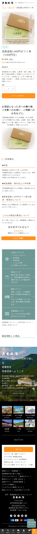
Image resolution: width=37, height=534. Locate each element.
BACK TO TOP (18, 440)
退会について (6, 490)
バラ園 (30, 465)
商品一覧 (18, 449)
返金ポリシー (6, 479)
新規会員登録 (18, 482)
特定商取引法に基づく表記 (11, 473)
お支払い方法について (10, 325)
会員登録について (8, 322)
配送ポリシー (24, 476)
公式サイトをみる (18, 393)
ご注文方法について (24, 322)
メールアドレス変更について (12, 487)
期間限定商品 (17, 456)
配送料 (4, 62)
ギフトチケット (21, 465)
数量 (3, 85)
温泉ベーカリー (19, 454)
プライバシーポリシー (10, 476)
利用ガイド (6, 471)
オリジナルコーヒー (11, 459)
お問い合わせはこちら (31, 523)
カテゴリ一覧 (8, 454)
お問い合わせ (18, 479)
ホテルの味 (8, 456)
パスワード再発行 (8, 484)
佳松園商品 (23, 459)
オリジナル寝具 (9, 465)
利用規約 (15, 471)
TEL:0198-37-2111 (18, 505)
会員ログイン (6, 482)
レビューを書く (18, 238)
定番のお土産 (8, 462)
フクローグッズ (19, 462)
